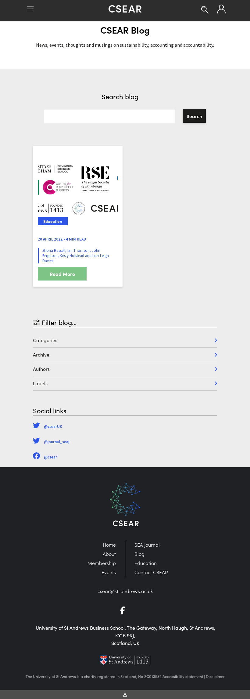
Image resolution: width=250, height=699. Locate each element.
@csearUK (53, 426)
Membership (102, 563)
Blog (139, 553)
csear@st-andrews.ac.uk (125, 591)
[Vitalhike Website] (125, 694)
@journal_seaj (56, 441)
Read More (62, 273)
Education (145, 563)
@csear (50, 457)
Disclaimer (215, 676)
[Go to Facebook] (125, 611)
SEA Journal (147, 544)
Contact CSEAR (151, 572)
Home (109, 544)
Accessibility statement (182, 676)
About (109, 553)
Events (109, 572)
